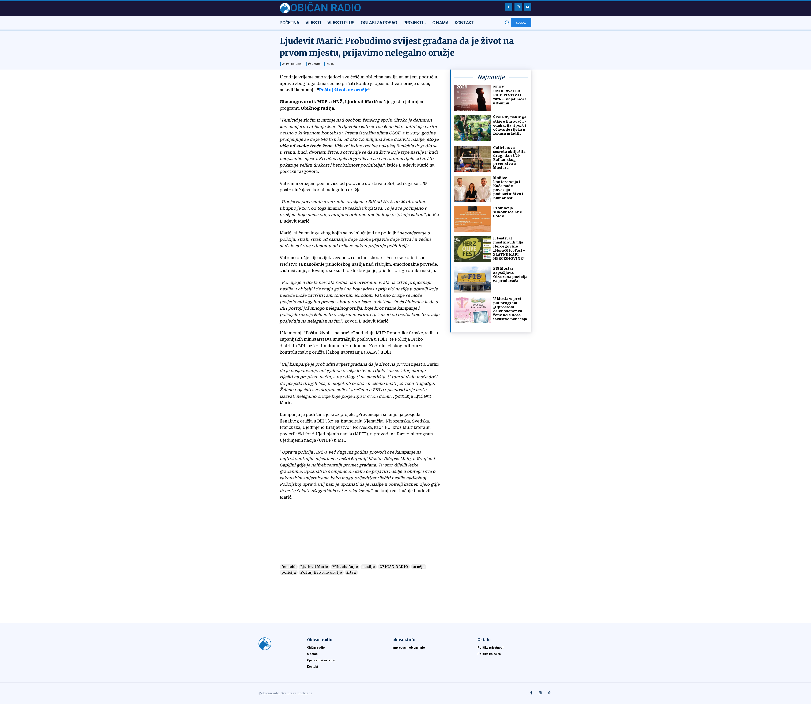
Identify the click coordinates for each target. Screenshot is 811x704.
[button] (507, 22)
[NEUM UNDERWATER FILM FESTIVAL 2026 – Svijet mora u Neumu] (472, 98)
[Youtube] (527, 7)
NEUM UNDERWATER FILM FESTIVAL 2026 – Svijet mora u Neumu (510, 95)
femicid (288, 567)
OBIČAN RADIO (394, 567)
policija (288, 572)
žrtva (351, 572)
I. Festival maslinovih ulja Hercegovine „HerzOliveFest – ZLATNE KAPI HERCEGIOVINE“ (509, 248)
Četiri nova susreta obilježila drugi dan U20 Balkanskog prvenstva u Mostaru (509, 158)
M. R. (330, 64)
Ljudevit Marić (314, 567)
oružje (419, 567)
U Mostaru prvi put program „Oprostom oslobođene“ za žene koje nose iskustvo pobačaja (510, 309)
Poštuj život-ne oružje (343, 89)
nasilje (368, 567)
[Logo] (278, 643)
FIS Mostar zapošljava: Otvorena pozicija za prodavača (510, 275)
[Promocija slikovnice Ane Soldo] (472, 219)
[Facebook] (508, 7)
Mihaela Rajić (345, 567)
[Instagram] (518, 7)
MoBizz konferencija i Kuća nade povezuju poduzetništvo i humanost (508, 188)
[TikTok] (549, 693)
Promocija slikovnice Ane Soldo (507, 212)
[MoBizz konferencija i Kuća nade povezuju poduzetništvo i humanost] (472, 189)
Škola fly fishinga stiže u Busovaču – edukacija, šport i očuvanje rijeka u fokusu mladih (510, 125)
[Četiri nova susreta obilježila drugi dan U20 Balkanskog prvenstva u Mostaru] (472, 159)
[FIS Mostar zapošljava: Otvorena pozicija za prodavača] (472, 280)
